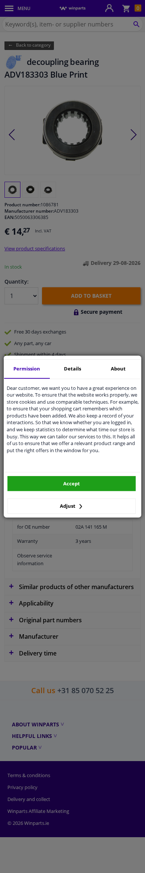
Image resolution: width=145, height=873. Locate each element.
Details (72, 368)
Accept (71, 483)
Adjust (68, 506)
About (118, 368)
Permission (26, 368)
